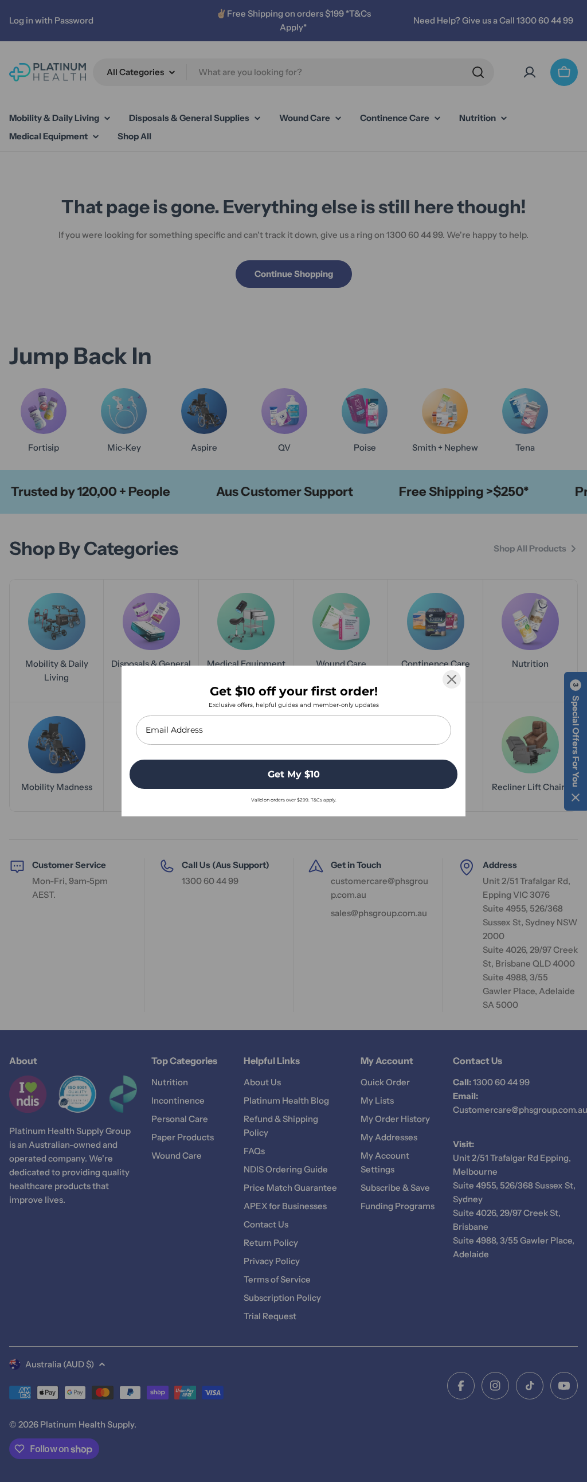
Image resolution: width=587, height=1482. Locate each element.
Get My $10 (294, 774)
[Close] (451, 679)
